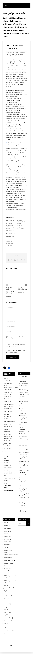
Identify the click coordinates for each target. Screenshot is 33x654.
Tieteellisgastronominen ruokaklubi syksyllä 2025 (9, 473)
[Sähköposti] (24, 260)
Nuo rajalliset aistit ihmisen (9, 479)
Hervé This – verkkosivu (22, 410)
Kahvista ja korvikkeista (7, 430)
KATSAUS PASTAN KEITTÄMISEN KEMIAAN (10, 290)
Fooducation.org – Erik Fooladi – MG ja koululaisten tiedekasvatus (24, 396)
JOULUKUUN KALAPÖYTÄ (7, 445)
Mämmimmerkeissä (9, 421)
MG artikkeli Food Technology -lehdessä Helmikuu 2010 (24, 465)
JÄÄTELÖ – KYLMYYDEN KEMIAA (7, 485)
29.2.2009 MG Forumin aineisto (24, 378)
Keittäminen (7, 537)
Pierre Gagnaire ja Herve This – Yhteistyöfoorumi (24, 496)
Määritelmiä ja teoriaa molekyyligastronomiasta (9, 553)
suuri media (12, 137)
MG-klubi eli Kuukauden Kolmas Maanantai (9, 571)
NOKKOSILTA (7, 401)
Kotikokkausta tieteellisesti (8, 541)
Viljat (5, 634)
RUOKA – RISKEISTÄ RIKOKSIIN (7, 461)
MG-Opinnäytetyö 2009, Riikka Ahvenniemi (24, 473)
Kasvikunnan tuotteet (7, 532)
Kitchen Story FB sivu (23, 424)
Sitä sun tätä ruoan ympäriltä (9, 614)
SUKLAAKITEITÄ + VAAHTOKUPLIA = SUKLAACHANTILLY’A (11, 236)
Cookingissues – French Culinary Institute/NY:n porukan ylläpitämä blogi (23, 386)
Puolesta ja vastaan (17, 55)
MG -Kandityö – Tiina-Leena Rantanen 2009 (23, 448)
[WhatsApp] (18, 260)
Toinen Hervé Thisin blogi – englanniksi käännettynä (23, 509)
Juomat (6, 523)
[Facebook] (8, 260)
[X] (11, 260)
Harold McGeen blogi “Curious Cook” (23, 404)
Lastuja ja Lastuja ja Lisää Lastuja (20, 221)
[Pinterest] (21, 260)
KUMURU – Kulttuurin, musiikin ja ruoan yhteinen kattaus (24, 431)
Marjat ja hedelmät (9, 560)
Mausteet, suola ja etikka (9, 564)
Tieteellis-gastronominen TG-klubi (9, 626)
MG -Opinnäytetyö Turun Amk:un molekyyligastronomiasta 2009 (24, 456)
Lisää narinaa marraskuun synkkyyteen (7, 454)
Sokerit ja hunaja (8, 618)
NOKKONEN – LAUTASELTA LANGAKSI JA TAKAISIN (8, 395)
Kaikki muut (7, 525)
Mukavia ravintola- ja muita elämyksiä (9, 587)
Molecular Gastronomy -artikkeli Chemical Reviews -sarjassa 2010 (24, 482)
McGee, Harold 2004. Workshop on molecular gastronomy (24, 440)
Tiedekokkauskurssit (9, 621)
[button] (7, 285)
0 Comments (22, 52)
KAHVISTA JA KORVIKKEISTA (8, 425)
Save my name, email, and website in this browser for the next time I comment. (16, 339)
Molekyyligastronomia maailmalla (9, 577)
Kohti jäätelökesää (9, 490)
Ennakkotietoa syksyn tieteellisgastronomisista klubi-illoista (9, 386)
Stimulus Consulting (22, 502)
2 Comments (9, 295)
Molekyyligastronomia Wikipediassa (24, 490)
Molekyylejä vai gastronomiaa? (10, 221)
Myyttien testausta (9, 591)
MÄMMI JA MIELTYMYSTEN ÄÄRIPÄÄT (8, 416)
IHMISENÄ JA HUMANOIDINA (8, 467)
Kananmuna (7, 528)
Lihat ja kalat (7, 547)
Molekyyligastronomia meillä (9, 582)
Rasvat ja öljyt (8, 604)
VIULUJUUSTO (7, 449)
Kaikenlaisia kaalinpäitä (7, 379)
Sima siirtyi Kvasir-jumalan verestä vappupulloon (9, 406)
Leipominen (7, 545)
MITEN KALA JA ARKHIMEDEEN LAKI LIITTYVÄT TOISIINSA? (8, 438)
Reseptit (6, 607)
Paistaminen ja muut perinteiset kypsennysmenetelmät (9, 596)
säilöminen (7, 610)
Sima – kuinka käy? (9, 411)
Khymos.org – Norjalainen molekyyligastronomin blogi (24, 417)
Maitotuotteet (8, 558)
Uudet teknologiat (9, 631)
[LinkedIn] (14, 260)
